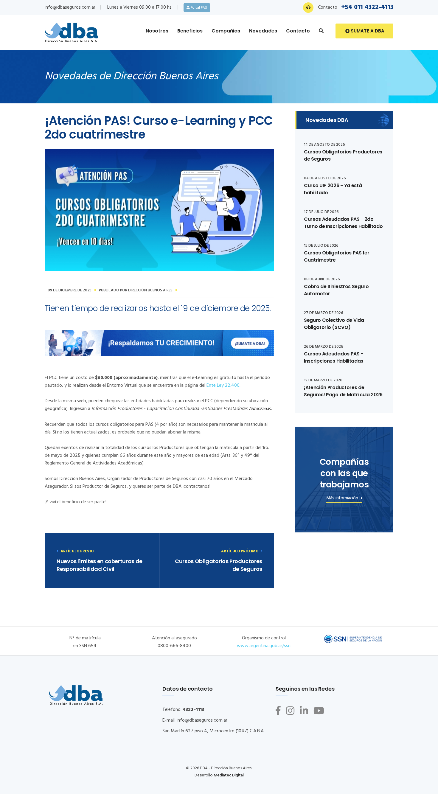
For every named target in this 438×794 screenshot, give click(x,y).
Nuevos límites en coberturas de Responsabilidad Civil (99, 565)
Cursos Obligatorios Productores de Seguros (218, 565)
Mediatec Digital (229, 775)
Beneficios (190, 30)
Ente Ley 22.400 (223, 385)
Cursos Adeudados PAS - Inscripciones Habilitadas (333, 357)
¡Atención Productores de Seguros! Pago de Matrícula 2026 (343, 391)
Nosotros (157, 30)
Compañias (226, 30)
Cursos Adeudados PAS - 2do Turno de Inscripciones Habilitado (343, 223)
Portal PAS (198, 8)
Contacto (298, 30)
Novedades (263, 30)
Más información (342, 499)
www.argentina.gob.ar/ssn (264, 646)
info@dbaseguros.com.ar (70, 7)
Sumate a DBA (367, 31)
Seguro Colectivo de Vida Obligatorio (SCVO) (334, 324)
